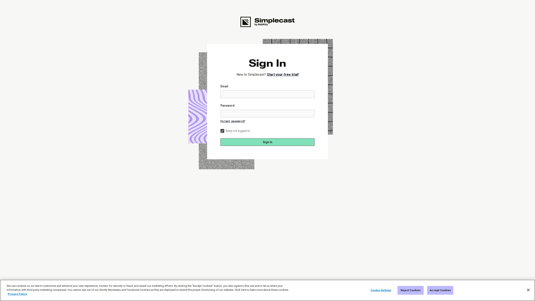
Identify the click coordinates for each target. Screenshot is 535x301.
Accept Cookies (440, 290)
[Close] (528, 290)
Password (227, 105)
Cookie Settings (381, 290)
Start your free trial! (283, 75)
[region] (267, 290)
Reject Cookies (410, 290)
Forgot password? (232, 121)
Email (224, 86)
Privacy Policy (17, 294)
